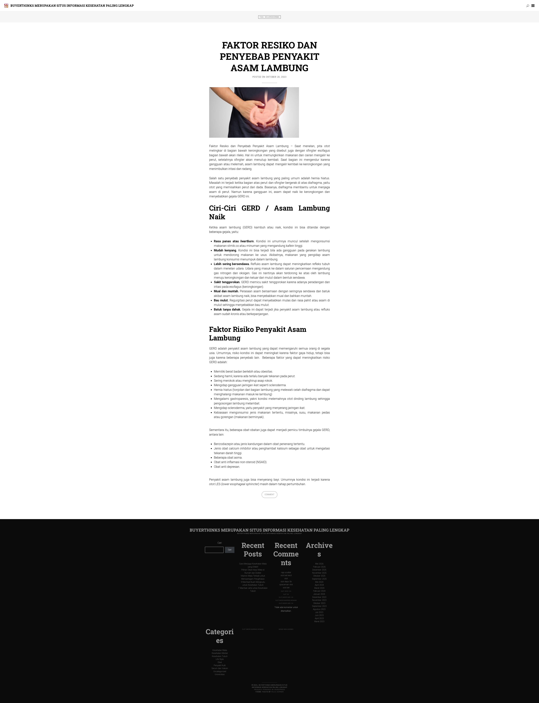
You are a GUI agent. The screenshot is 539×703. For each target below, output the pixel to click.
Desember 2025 (319, 570)
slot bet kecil (286, 575)
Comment (269, 494)
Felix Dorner (277, 692)
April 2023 (319, 618)
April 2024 (319, 585)
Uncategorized (219, 671)
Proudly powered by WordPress (269, 690)
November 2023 (319, 600)
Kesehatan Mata (220, 650)
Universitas (220, 674)
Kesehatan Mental (220, 653)
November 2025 (319, 573)
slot (286, 578)
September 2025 (319, 579)
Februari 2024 (319, 591)
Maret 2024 (319, 588)
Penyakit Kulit (220, 665)
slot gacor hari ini (286, 597)
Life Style (220, 659)
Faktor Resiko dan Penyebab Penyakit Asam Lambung (269, 56)
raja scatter (286, 572)
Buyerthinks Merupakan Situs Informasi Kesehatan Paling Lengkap (72, 6)
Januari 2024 (319, 594)
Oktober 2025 (319, 576)
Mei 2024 (319, 582)
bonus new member (286, 629)
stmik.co (233, 245)
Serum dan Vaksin (220, 668)
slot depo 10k (286, 591)
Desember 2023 (319, 597)
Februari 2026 (319, 567)
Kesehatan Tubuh (220, 656)
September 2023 (319, 606)
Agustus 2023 (319, 609)
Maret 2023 (319, 621)
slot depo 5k (286, 581)
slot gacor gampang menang (286, 600)
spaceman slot (286, 584)
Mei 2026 (319, 564)
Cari (220, 542)
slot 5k (286, 594)
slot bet (286, 587)
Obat (220, 662)
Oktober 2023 (319, 603)
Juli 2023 (319, 612)
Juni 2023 (319, 615)
